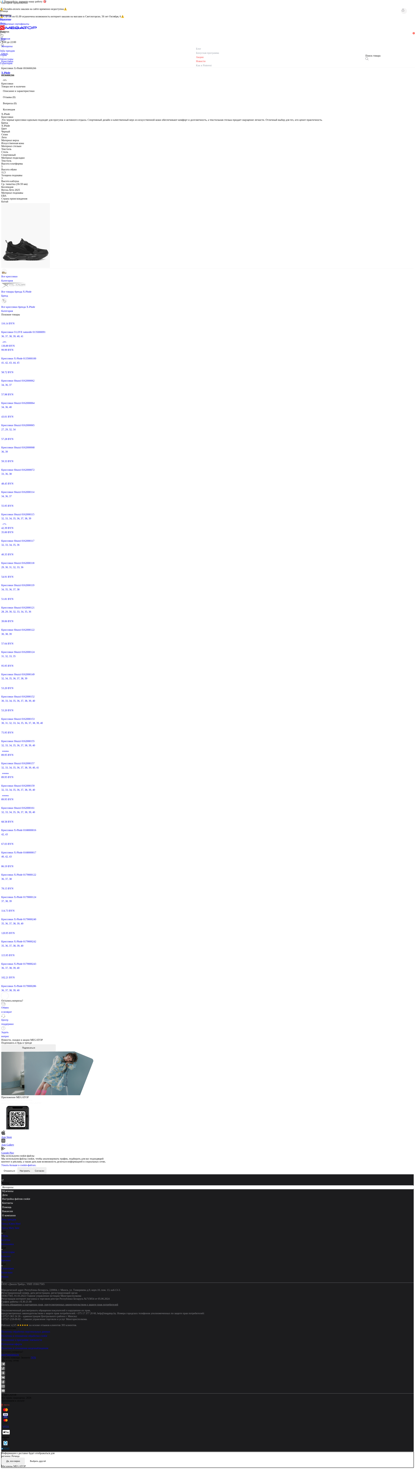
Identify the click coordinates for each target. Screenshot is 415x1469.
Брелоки (6, 1260)
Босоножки (7, 1244)
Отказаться (9, 1171)
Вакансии (7, 1211)
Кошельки (6, 1272)
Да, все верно (13, 1461)
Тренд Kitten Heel (10, 1223)
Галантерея (7, 1268)
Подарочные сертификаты (14, 24)
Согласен (39, 1171)
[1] (2, 40)
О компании (9, 1215)
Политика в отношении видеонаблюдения (24, 1348)
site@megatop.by (10, 1354)
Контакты (7, 1203)
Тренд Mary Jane (10, 1228)
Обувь (4, 1235)
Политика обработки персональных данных (25, 1331)
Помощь (6, 1207)
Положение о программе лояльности (21, 1340)
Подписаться (28, 1048)
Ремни (4, 1276)
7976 (33, 1357)
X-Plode (5, 72)
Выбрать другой (38, 1461)
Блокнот (6, 1256)
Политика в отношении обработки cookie (24, 1335)
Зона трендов (8, 1219)
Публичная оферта (11, 1344)
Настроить (25, 1171)
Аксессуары (8, 1252)
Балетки (5, 1240)
